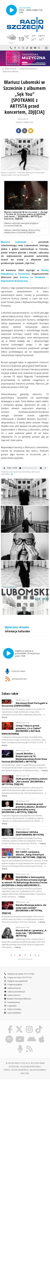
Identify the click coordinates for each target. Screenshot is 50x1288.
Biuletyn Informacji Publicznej (19, 998)
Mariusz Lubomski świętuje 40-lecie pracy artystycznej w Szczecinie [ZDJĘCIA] (22, 231)
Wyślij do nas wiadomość (35, 48)
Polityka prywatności (20, 1070)
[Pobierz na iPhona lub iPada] (41, 1036)
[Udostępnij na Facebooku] (18, 130)
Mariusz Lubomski (13, 241)
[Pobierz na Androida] (31, 1036)
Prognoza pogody (14, 984)
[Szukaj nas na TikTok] (39, 1026)
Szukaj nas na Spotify (31, 48)
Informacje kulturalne (17, 631)
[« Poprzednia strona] (11, 955)
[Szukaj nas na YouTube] (20, 1036)
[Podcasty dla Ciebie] (20, 1045)
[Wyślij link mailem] (30, 130)
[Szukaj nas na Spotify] (9, 1036)
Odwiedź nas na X (19, 48)
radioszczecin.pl (14, 988)
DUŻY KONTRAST (14, 1013)
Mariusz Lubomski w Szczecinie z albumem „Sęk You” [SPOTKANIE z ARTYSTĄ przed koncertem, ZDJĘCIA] (24, 97)
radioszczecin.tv (14, 995)
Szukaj (39, 48)
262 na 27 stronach (25, 959)
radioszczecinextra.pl (16, 991)
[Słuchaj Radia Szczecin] (11, 10)
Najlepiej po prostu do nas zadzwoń (11, 48)
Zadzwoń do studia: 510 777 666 (20, 974)
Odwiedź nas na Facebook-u (15, 48)
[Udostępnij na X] (24, 130)
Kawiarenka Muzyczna (28, 69)
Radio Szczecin (10, 69)
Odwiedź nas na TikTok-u (27, 48)
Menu (46, 48)
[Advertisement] (25, 1108)
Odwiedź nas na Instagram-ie (23, 48)
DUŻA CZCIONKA (14, 1009)
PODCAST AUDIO (18, 671)
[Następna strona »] (38, 955)
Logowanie (12, 1006)
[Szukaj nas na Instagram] (29, 1026)
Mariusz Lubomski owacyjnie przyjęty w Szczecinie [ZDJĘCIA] (21, 224)
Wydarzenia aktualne (10, 71)
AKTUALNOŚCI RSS (19, 679)
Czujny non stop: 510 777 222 (19, 977)
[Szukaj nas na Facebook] (10, 1026)
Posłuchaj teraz (13, 1002)
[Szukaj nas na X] (19, 1026)
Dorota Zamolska (24, 122)
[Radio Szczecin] (25, 24)
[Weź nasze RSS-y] (29, 1045)
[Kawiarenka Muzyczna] (25, 58)
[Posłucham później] (11, 474)
